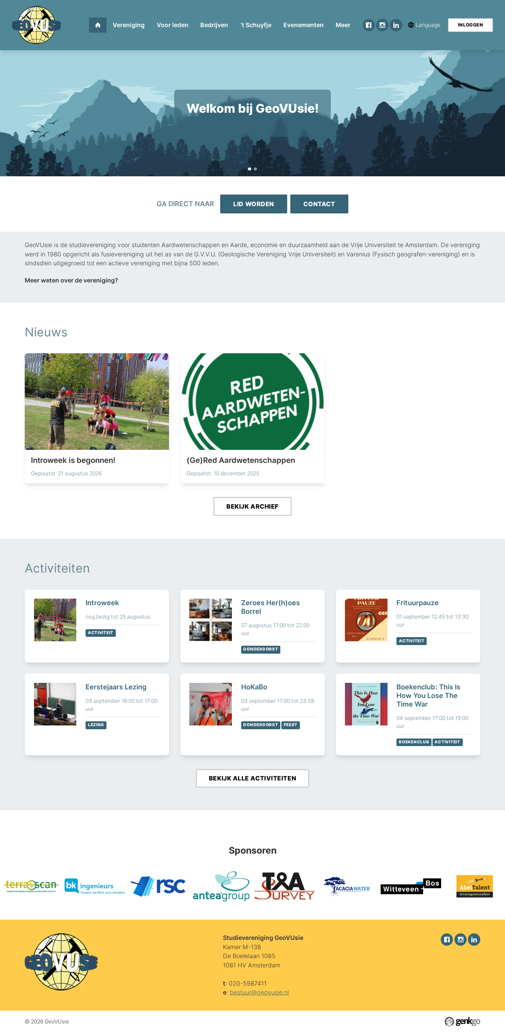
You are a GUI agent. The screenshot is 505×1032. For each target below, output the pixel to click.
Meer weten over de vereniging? (71, 280)
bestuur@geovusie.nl (259, 992)
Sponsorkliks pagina (252, 96)
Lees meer (97, 418)
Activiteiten (57, 568)
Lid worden (253, 204)
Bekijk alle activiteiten (252, 778)
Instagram (382, 25)
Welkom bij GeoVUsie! (249, 168)
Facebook (369, 25)
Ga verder (252, 124)
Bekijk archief (252, 506)
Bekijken (97, 626)
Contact (319, 204)
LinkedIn (396, 25)
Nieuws (46, 332)
